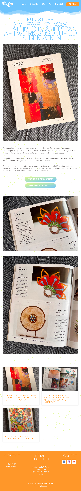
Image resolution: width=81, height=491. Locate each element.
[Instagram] (69, 462)
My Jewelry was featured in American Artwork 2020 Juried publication (21, 398)
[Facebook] (64, 462)
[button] (72, 4)
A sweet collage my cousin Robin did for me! (19, 438)
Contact (59, 4)
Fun (50, 4)
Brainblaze (44, 486)
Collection (34, 4)
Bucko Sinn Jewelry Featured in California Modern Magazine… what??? (57, 399)
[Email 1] (74, 462)
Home (23, 4)
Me (43, 4)
